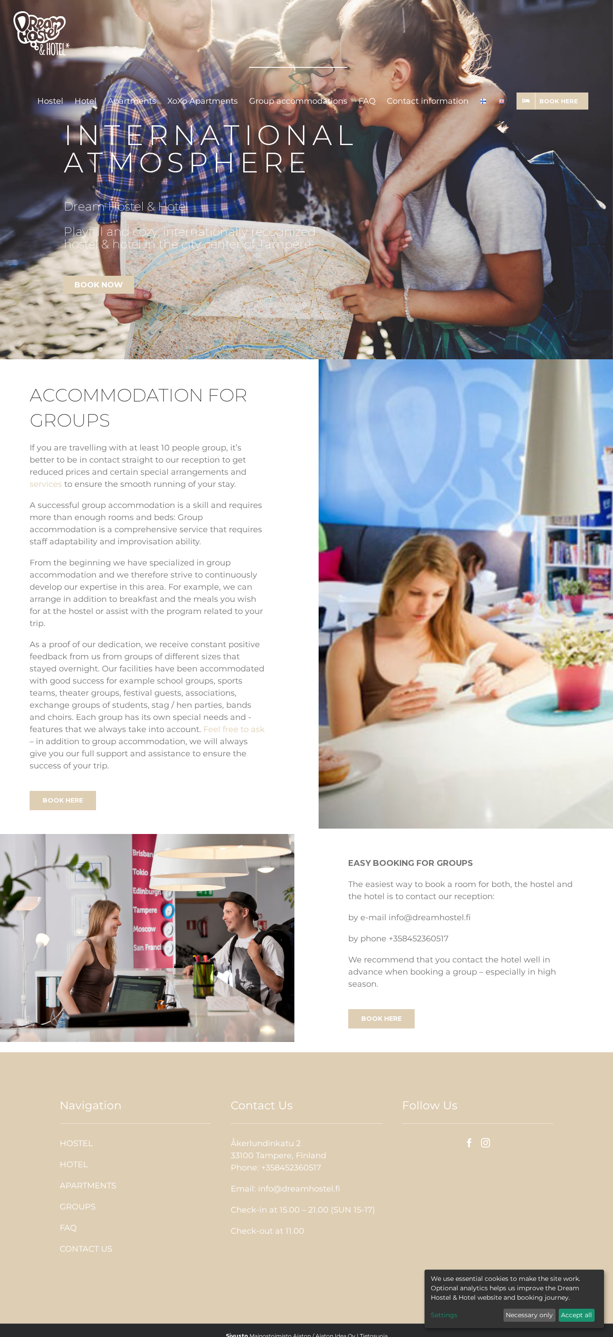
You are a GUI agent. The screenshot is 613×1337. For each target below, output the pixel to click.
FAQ (68, 1228)
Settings (444, 1315)
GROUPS (78, 1207)
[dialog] (514, 1299)
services (46, 484)
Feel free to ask (234, 729)
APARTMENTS (88, 1186)
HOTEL (74, 1164)
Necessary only (529, 1315)
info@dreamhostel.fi (299, 1189)
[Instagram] (485, 1142)
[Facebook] (469, 1142)
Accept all (576, 1315)
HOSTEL (76, 1143)
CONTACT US (86, 1249)
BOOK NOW (98, 284)
